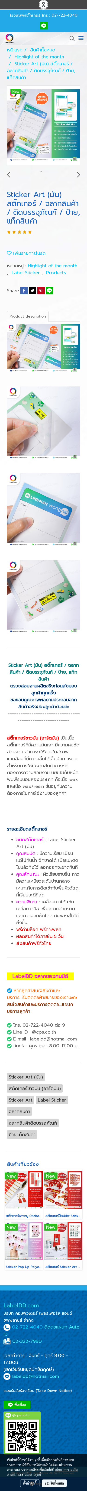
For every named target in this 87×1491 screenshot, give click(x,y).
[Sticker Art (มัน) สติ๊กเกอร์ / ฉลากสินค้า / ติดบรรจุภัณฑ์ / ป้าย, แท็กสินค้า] (43, 125)
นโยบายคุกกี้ (33, 1474)
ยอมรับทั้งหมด (54, 1483)
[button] (70, 38)
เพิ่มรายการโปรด (28, 253)
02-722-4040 (27, 1326)
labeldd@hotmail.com (35, 1376)
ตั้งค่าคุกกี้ (29, 1483)
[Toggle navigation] (81, 38)
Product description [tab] (28, 316)
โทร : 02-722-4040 (59, 15)
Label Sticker (27, 272)
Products (56, 272)
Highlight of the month (52, 265)
